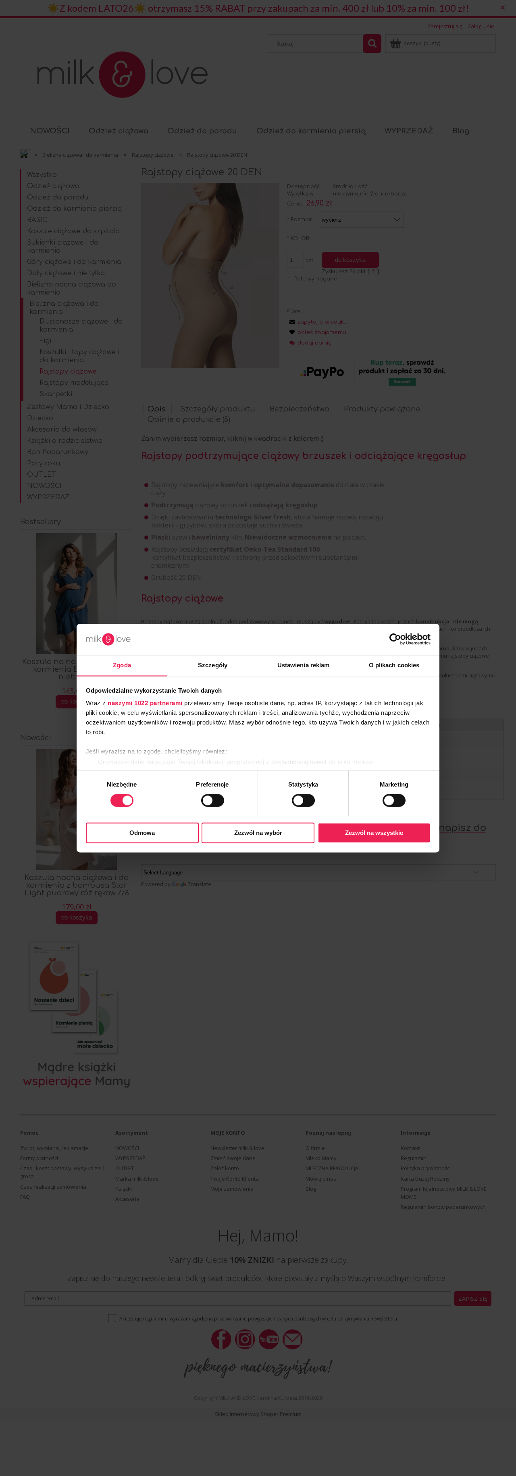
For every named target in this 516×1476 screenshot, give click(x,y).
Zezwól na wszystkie (374, 832)
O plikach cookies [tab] (394, 665)
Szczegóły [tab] (212, 665)
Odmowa (142, 832)
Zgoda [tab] (122, 665)
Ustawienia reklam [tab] (303, 665)
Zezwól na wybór (258, 832)
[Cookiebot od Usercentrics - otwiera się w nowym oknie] (395, 639)
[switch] (212, 800)
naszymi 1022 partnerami (145, 703)
